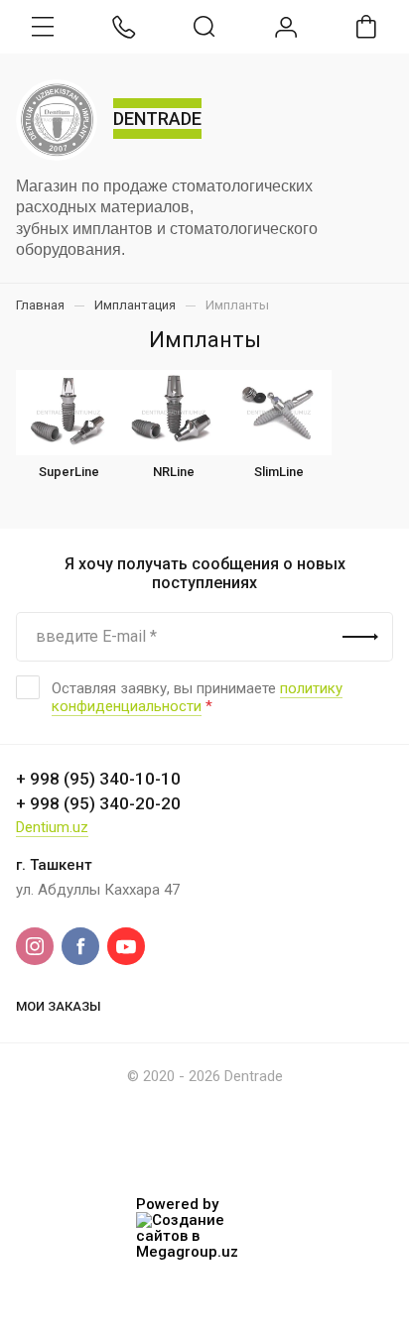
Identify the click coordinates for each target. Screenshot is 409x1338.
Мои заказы (58, 1006)
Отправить (360, 637)
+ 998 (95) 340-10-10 (98, 779)
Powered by (177, 1204)
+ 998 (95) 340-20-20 (98, 803)
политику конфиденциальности (197, 697)
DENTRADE (157, 118)
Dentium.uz (52, 827)
